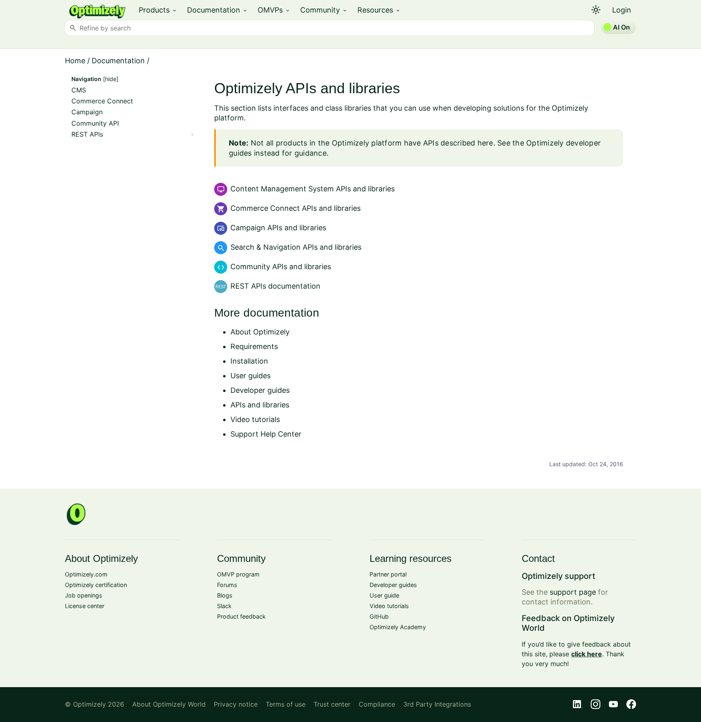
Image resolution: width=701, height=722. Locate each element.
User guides (250, 375)
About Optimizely (260, 332)
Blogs (224, 595)
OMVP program (238, 574)
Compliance (377, 704)
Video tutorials (255, 419)
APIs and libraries (259, 405)
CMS (78, 90)
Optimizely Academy (398, 626)
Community (324, 10)
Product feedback (241, 616)
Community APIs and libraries (280, 266)
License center (84, 605)
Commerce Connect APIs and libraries (295, 208)
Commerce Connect (102, 101)
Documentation (217, 10)
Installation (249, 361)
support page (573, 592)
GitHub (379, 616)
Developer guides (260, 390)
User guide (384, 595)
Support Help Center (265, 434)
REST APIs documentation (275, 286)
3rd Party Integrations (437, 704)
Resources (379, 10)
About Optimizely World (169, 704)
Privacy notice (236, 704)
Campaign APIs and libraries (278, 227)
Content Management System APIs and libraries (312, 188)
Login (621, 10)
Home (75, 60)
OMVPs (274, 10)
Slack (224, 605)
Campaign (87, 112)
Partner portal (388, 574)
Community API (95, 123)
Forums (227, 584)
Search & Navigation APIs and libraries (295, 247)
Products (158, 10)
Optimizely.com (86, 574)
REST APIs (87, 134)
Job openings (83, 595)
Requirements (254, 346)
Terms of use (285, 704)
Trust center (332, 704)
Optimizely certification (96, 584)
